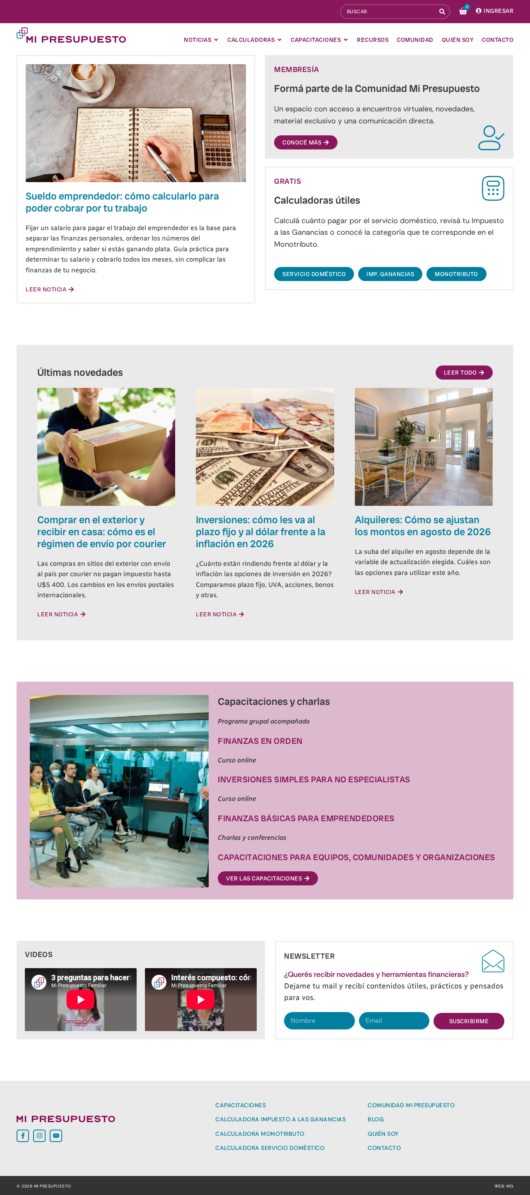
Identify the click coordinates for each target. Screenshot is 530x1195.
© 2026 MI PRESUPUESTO (44, 1186)
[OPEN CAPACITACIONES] (346, 40)
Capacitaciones (240, 1105)
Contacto (384, 1148)
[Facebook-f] (23, 1136)
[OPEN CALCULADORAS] (279, 40)
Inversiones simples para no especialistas (314, 779)
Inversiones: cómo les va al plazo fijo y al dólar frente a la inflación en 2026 (260, 531)
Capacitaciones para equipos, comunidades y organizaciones (356, 857)
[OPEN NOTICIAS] (216, 40)
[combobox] (388, 11)
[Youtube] (56, 1136)
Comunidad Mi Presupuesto (411, 1105)
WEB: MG (504, 1186)
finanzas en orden (260, 741)
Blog (376, 1119)
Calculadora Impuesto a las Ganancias (280, 1119)
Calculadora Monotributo (260, 1133)
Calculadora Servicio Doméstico (270, 1148)
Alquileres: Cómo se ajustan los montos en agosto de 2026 (423, 525)
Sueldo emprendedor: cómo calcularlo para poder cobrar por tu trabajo (122, 202)
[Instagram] (39, 1136)
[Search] (443, 11)
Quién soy (383, 1133)
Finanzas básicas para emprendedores (306, 818)
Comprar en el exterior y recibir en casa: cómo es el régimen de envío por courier (101, 531)
